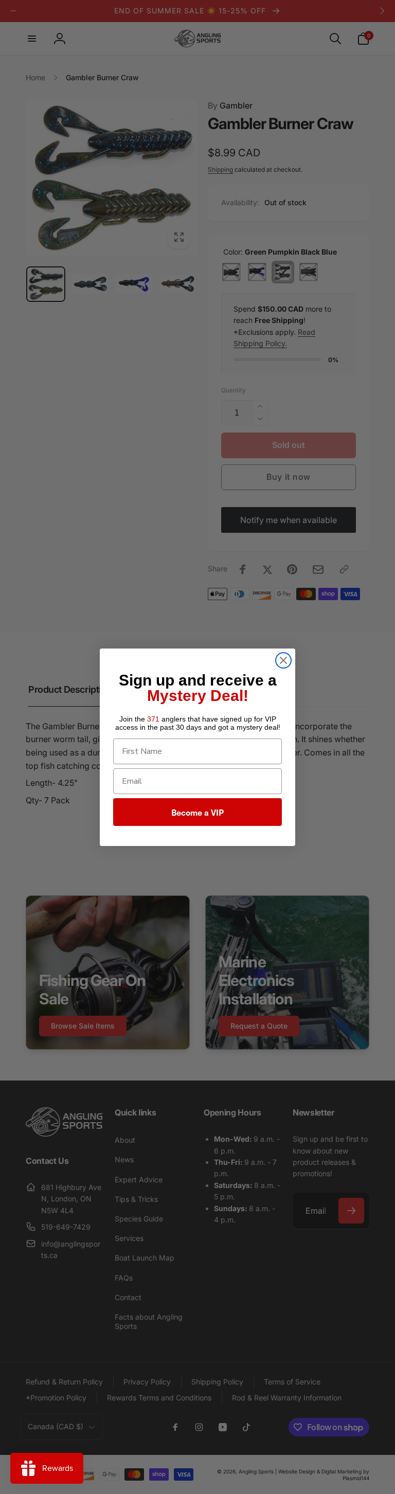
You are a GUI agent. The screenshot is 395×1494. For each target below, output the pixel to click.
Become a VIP (197, 812)
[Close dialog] (283, 660)
